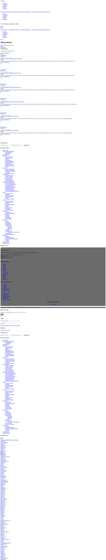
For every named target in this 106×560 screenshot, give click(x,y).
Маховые (10, 228)
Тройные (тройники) (9, 173)
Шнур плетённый (9, 181)
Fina (1, 474)
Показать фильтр (4, 48)
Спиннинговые (8, 230)
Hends (1, 485)
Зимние (7, 159)
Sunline (4, 268)
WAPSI (1, 552)
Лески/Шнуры (6, 174)
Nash (1, 514)
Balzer (1, 452)
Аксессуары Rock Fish (10, 183)
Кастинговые (8, 223)
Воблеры (7, 215)
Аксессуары (3, 115)
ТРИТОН (2, 559)
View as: (2, 54)
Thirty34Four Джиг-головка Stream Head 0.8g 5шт (10, 87)
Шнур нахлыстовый (9, 180)
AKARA (2, 446)
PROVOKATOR (3, 524)
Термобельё (7, 208)
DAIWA (4, 274)
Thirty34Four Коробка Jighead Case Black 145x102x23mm (12, 101)
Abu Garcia (5, 273)
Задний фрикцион (9, 156)
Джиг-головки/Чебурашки (5, 57)
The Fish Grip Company (5, 542)
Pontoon (2, 521)
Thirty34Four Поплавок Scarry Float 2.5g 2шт (9, 130)
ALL (1, 438)
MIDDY (2, 509)
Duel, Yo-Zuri (3, 467)
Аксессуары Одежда (9, 201)
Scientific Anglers (3, 531)
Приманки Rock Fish (9, 187)
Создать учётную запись (15, 325)
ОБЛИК (2, 557)
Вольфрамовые (8, 152)
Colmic (4, 267)
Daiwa (1, 462)
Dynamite (2, 469)
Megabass (2, 506)
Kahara (1, 493)
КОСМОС (2, 556)
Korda (1, 495)
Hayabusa (2, 484)
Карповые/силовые (9, 161)
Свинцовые (7, 153)
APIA (1, 450)
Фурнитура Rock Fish (9, 190)
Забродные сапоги (9, 196)
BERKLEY (2, 453)
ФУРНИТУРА (6, 297)
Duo (1, 468)
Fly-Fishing (2, 477)
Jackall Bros (2, 488)
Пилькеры (7, 216)
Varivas (1, 549)
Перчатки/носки (8, 207)
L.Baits (1, 497)
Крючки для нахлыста (10, 170)
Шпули (6, 166)
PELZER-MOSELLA (4, 520)
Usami (1, 548)
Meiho (1, 507)
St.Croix (4, 269)
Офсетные (7, 172)
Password (2, 323)
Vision (1, 551)
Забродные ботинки (9, 195)
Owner (1, 519)
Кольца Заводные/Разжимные (11, 238)
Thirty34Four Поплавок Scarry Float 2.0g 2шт (9, 116)
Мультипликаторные (9, 162)
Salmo (1, 530)
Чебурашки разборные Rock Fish (12, 191)
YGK (1, 555)
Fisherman (2, 475)
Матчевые (10, 227)
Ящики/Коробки (3, 100)
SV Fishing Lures (3, 539)
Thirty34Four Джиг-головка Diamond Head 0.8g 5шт (11, 58)
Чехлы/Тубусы (6, 242)
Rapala (4, 265)
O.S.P (1, 517)
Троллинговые (8, 233)
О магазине (5, 4)
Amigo (1, 448)
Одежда (4, 200)
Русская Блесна (3, 558)
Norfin (1, 516)
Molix (1, 510)
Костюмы (7, 205)
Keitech (1, 494)
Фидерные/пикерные (9, 234)
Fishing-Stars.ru (35, 252)
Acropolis (2, 445)
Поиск (2, 314)
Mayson (4, 278)
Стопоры (7, 240)
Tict (1, 545)
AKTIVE (2, 447)
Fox (1, 478)
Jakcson (2, 490)
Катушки (5, 155)
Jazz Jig (1, 492)
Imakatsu (2, 487)
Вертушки (7, 214)
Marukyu (5, 276)
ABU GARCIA (3, 442)
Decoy (1, 464)
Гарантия (5, 6)
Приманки (5, 211)
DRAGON (2, 466)
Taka (1, 540)
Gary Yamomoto (3, 480)
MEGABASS (5, 272)
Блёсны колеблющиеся (10, 213)
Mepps (1, 508)
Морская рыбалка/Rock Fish (9, 182)
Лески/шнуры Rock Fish (10, 186)
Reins (4, 266)
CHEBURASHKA (4, 456)
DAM (1, 463)
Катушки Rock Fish (9, 185)
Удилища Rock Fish (9, 188)
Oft (1, 518)
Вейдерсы (7, 194)
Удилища (5, 219)
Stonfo (1, 537)
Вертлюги (7, 236)
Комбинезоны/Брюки (9, 204)
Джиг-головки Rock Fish (10, 184)
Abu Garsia (2, 443)
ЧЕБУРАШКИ (6, 293)
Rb (1, 526)
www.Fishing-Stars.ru (4, 259)
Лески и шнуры (6, 288)
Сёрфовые (7, 229)
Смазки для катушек (9, 165)
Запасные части (8, 157)
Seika (1, 532)
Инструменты (6, 154)
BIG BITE (2, 454)
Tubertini (2, 547)
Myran (1, 513)
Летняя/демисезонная (9, 198)
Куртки (6, 206)
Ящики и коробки (6, 290)
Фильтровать (26, 145)
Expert (1, 472)
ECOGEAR (2, 471)
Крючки (4, 167)
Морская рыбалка (6, 296)
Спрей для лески (8, 176)
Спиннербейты (8, 218)
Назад (1, 46)
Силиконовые (8, 217)
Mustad (1, 511)
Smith (1, 535)
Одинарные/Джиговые (10, 171)
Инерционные (8, 160)
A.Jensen (2, 441)
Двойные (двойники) (9, 169)
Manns (1, 500)
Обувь (4, 192)
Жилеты (7, 203)
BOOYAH (2, 455)
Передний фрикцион (9, 164)
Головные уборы (8, 202)
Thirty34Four (6, 62)
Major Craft (5, 279)
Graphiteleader (3, 482)
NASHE (2, 515)
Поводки (7, 239)
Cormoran (2, 458)
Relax (1, 529)
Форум (4, 7)
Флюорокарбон (8, 179)
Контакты (5, 8)
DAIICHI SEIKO (3, 461)
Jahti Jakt (2, 489)
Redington (2, 527)
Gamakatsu (2, 479)
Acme (1, 444)
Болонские (10, 226)
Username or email (4, 320)
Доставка (5, 5)
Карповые (7, 222)
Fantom (1, 473)
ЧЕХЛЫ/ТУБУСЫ (7, 299)
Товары (4, 3)
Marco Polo (2, 501)
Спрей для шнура (9, 177)
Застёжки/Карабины (9, 237)
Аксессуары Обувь (9, 193)
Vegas (1, 550)
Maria (4, 277)
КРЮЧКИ (5, 298)
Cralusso (2, 459)
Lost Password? (7, 325)
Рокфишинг (5, 295)
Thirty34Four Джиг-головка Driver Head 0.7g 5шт (10, 73)
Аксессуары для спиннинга (13, 232)
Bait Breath (2, 451)
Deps (1, 465)
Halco (1, 483)
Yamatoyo (2, 553)
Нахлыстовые (8, 163)
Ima (1, 486)
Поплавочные (8, 225)
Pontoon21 (5, 270)
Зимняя (6, 197)
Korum (1, 496)
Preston (1, 522)
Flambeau (2, 476)
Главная (2, 45)
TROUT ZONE (3, 546)
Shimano (4, 264)
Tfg (1, 541)
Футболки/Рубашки (9, 209)
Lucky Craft (2, 498)
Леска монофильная (9, 175)
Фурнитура (8, 115)
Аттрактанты (8, 212)
